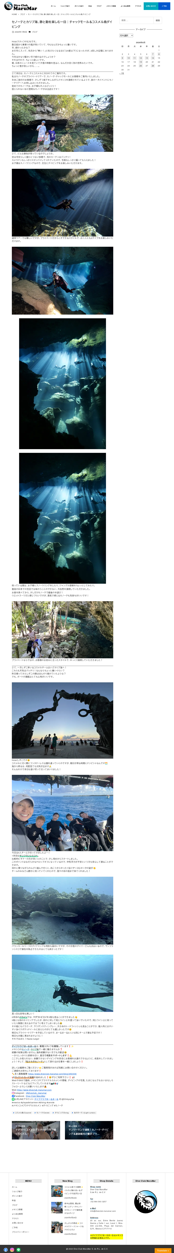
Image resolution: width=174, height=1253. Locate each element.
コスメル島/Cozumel (23, 1112)
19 (141, 62)
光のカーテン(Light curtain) (84, 1112)
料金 (14, 1200)
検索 (158, 20)
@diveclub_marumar (36, 1092)
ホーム (14, 1187)
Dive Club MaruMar (35, 1096)
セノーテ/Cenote (42, 1112)
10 (129, 58)
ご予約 (15, 1227)
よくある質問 (17, 1214)
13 (147, 58)
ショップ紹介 (17, 1191)
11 (134, 58)
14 (153, 58)
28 (153, 65)
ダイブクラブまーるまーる (46, 1099)
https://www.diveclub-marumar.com (34, 1089)
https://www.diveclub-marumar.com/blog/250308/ (52, 1073)
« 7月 (121, 73)
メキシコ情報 (17, 1209)
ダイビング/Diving (61, 1112)
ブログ (34, 32)
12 (141, 58)
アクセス (15, 1218)
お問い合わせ (17, 1223)
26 (141, 65)
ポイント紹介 (17, 1196)
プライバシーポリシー (20, 1232)
